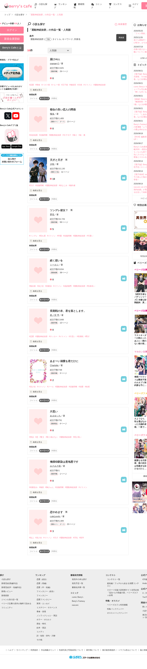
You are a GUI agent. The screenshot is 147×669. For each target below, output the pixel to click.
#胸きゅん (49, 487)
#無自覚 (32, 286)
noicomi (75, 605)
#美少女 (40, 286)
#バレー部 (55, 85)
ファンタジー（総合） (46, 591)
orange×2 (54, 63)
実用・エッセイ (43, 603)
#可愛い (90, 236)
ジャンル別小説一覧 (9, 599)
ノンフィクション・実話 (47, 615)
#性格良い (91, 286)
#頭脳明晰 (43, 135)
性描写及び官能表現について (71, 650)
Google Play (17, 146)
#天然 (79, 85)
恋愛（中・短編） (44, 587)
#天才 (31, 185)
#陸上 (31, 538)
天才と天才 (57, 159)
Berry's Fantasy (78, 601)
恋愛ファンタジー (44, 599)
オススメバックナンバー (117, 613)
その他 (39, 640)
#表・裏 (82, 135)
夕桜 (52, 164)
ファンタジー (42, 595)
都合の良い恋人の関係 (63, 109)
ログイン (136, 5)
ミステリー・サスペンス (47, 607)
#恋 (36, 437)
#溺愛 (81, 387)
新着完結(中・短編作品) (11, 587)
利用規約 (34, 650)
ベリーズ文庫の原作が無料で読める (16, 603)
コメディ (40, 632)
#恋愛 (31, 85)
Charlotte (54, 365)
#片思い (72, 336)
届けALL (55, 59)
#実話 (31, 437)
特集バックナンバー (115, 609)
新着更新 (5, 595)
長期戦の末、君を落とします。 (68, 310)
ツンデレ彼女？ (59, 210)
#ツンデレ (33, 236)
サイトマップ (22, 650)
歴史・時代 (41, 624)
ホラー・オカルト (44, 619)
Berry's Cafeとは (12, 47)
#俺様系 (72, 85)
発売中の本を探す (79, 579)
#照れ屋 (42, 236)
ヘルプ (10, 650)
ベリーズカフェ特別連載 (117, 605)
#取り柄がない (52, 437)
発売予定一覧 (77, 583)
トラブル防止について (127, 650)
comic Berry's (77, 597)
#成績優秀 (67, 286)
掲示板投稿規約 (108, 650)
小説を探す (6, 579)
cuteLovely (55, 516)
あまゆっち (55, 416)
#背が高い (77, 437)
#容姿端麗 (33, 135)
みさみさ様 (55, 466)
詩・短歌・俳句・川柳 (46, 636)
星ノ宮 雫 (54, 315)
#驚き (42, 437)
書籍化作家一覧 (78, 587)
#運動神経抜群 (99, 85)
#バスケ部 (45, 85)
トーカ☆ (54, 265)
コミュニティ (7, 607)
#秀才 (87, 336)
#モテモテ (67, 135)
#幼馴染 (48, 286)
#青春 (37, 85)
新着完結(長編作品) (9, 583)
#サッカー (53, 336)
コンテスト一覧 (113, 579)
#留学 (81, 538)
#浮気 (75, 538)
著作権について (92, 650)
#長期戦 (80, 336)
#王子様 (64, 85)
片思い (54, 411)
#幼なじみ (63, 185)
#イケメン (88, 85)
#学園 (59, 236)
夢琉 (52, 214)
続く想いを (56, 260)
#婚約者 (72, 185)
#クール (50, 387)
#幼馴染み (33, 487)
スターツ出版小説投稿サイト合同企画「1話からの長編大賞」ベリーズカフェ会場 (123, 592)
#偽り (74, 135)
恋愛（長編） (42, 583)
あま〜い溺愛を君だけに (64, 361)
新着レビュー (7, 591)
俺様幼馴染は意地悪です (64, 461)
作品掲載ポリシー (48, 650)
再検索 (121, 37)
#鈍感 (87, 387)
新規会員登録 (12, 38)
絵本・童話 (41, 628)
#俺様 (41, 487)
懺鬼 (52, 114)
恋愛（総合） (42, 579)
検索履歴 (122, 24)
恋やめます (57, 512)
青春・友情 (41, 611)
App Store (6, 146)
